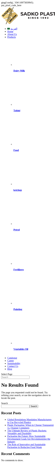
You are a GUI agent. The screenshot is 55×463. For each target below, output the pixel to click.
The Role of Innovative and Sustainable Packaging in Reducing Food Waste (26, 446)
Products (11, 37)
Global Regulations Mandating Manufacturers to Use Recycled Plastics (29, 421)
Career (10, 360)
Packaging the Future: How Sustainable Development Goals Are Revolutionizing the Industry (28, 439)
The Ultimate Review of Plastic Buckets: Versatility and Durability (27, 432)
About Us (12, 34)
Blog (9, 369)
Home (10, 31)
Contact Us (12, 366)
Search (4, 403)
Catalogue (12, 358)
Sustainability (13, 363)
